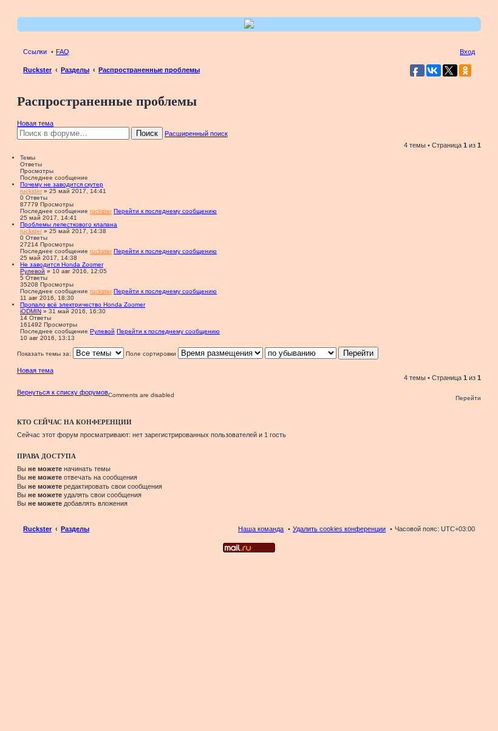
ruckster (31, 191)
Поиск (147, 133)
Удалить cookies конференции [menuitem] (339, 528)
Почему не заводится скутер (61, 184)
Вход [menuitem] (467, 51)
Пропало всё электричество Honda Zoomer (82, 304)
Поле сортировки (152, 353)
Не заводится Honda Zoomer (61, 264)
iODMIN (30, 311)
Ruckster (37, 528)
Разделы (75, 528)
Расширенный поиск (196, 133)
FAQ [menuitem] (62, 51)
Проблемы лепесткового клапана (68, 224)
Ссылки (35, 51)
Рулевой (32, 271)
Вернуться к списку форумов (62, 392)
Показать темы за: (45, 353)
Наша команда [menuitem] (261, 528)
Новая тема (35, 123)
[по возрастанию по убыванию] (300, 353)
